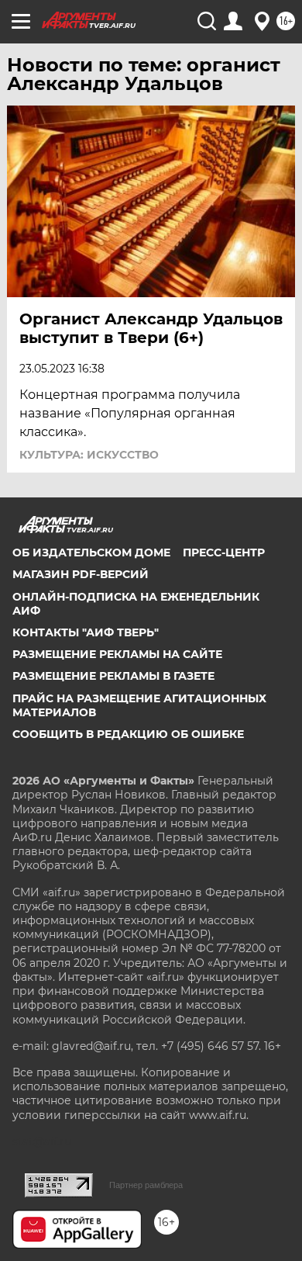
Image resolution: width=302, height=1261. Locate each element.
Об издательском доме (91, 552)
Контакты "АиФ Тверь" (85, 632)
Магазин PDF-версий (80, 574)
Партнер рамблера (146, 1185)
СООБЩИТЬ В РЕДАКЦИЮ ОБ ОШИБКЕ (128, 734)
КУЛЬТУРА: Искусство (89, 454)
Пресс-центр (224, 552)
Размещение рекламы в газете (113, 676)
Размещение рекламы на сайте (117, 654)
